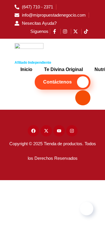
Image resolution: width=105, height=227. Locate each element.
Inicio (26, 69)
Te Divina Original (63, 69)
